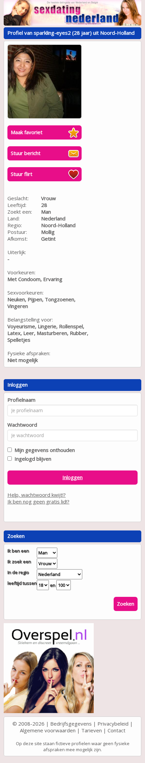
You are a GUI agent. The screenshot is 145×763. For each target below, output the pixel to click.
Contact (116, 730)
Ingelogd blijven (31, 458)
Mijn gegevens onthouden (43, 450)
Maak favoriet (26, 132)
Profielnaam (21, 399)
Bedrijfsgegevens (71, 723)
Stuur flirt (21, 174)
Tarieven (91, 730)
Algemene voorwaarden (48, 730)
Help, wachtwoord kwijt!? (36, 494)
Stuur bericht (25, 153)
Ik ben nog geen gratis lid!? (38, 501)
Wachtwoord (22, 424)
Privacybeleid (112, 723)
